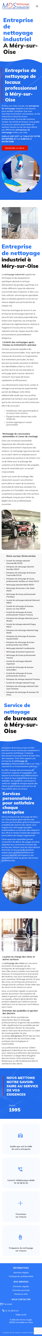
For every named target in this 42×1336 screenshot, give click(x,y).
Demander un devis (14, 148)
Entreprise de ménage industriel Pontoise (23, 679)
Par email (6, 1304)
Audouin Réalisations (20, 1332)
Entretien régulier (21, 1286)
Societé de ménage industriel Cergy (20, 683)
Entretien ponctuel (21, 1290)
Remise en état (21, 1294)
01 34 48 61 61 (12, 1310)
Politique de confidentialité (21, 1276)
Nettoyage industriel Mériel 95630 (20, 585)
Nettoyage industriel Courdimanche (20, 648)
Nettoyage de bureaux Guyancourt (20, 652)
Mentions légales (21, 1272)
